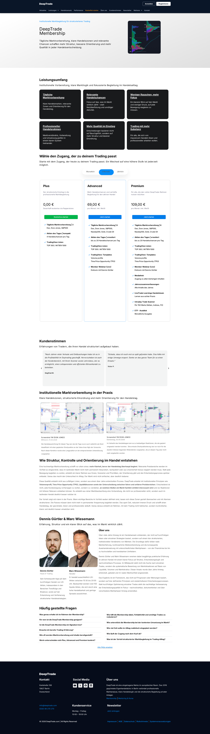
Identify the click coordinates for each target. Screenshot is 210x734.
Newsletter (127, 10)
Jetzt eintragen (113, 711)
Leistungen (52, 10)
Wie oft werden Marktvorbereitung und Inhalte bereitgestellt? (66, 635)
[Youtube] (75, 685)
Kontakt (147, 10)
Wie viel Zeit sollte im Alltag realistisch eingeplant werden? (132, 628)
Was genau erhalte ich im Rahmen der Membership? (61, 614)
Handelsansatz (66, 10)
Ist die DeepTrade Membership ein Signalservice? (60, 625)
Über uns (104, 10)
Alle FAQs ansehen (105, 647)
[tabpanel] (105, 250)
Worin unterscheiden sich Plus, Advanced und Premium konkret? (67, 640)
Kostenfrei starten (91, 10)
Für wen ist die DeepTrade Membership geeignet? (60, 620)
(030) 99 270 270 (46, 709)
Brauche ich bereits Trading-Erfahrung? (56, 630)
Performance (78, 10)
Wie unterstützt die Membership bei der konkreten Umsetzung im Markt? (138, 622)
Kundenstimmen (115, 10)
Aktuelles (42, 10)
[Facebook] (86, 685)
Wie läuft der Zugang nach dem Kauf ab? (124, 634)
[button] (41, 368)
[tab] (90, 172)
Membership (111, 698)
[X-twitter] (80, 685)
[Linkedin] (91, 685)
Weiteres (137, 10)
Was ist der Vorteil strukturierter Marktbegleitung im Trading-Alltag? (136, 639)
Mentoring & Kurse (125, 698)
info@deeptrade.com (48, 705)
